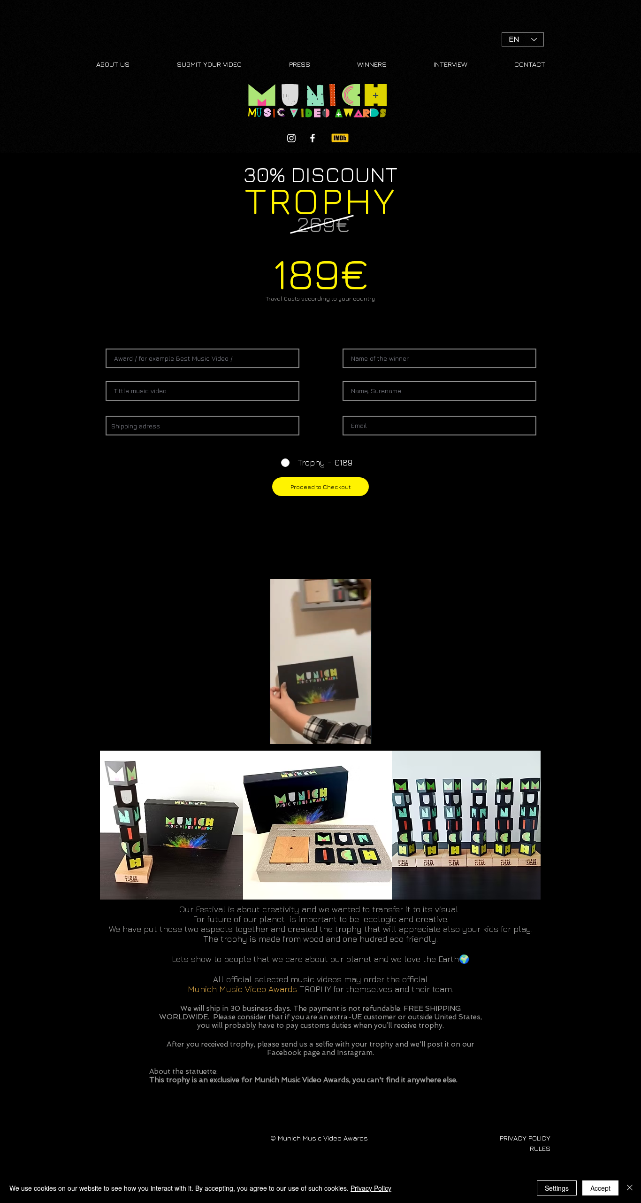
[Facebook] (312, 138)
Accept (600, 1188)
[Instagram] (291, 138)
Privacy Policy (371, 1188)
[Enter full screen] (454, 731)
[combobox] (202, 425)
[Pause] (186, 731)
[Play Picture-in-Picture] (438, 731)
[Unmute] (202, 731)
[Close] (629, 1187)
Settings (557, 1188)
